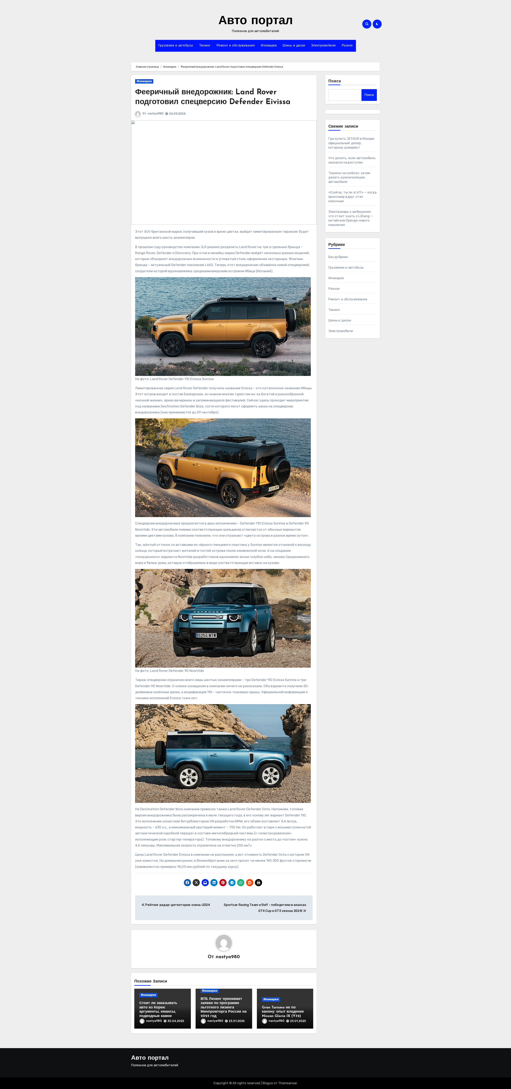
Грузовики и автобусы (175, 45)
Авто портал (255, 21)
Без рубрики (338, 257)
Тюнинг (205, 45)
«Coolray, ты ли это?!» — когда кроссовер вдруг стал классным (352, 196)
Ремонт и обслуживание (236, 45)
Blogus (267, 1083)
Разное (347, 45)
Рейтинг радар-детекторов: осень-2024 (177, 905)
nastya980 (155, 113)
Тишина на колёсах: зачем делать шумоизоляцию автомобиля (349, 177)
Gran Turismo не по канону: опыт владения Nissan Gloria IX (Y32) (283, 1012)
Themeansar (287, 1083)
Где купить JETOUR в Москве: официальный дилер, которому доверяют (351, 143)
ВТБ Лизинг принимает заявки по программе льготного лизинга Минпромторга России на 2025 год (224, 1007)
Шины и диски (294, 45)
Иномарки (269, 45)
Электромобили (323, 45)
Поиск (334, 81)
